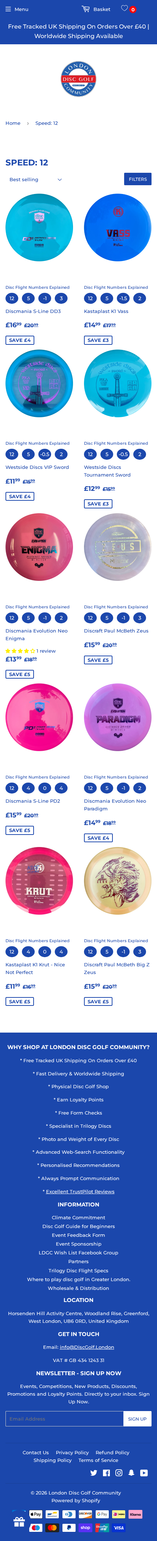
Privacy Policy (72, 1452)
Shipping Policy (53, 1460)
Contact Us (36, 1452)
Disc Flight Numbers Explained (37, 287)
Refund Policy (112, 1452)
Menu (21, 9)
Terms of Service (98, 1460)
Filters (138, 179)
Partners (78, 1261)
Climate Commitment (78, 1217)
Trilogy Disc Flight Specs (78, 1270)
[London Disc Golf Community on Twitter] (93, 1474)
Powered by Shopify (75, 1500)
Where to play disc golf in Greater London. (78, 1279)
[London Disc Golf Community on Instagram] (119, 1474)
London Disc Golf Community (85, 1493)
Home (12, 123)
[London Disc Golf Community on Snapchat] (131, 1474)
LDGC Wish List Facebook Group (78, 1252)
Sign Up (137, 1419)
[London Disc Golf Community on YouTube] (144, 1474)
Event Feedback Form (78, 1235)
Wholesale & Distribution (78, 1288)
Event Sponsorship (79, 1244)
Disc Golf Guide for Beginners (78, 1226)
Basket (101, 9)
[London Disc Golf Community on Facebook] (106, 1474)
